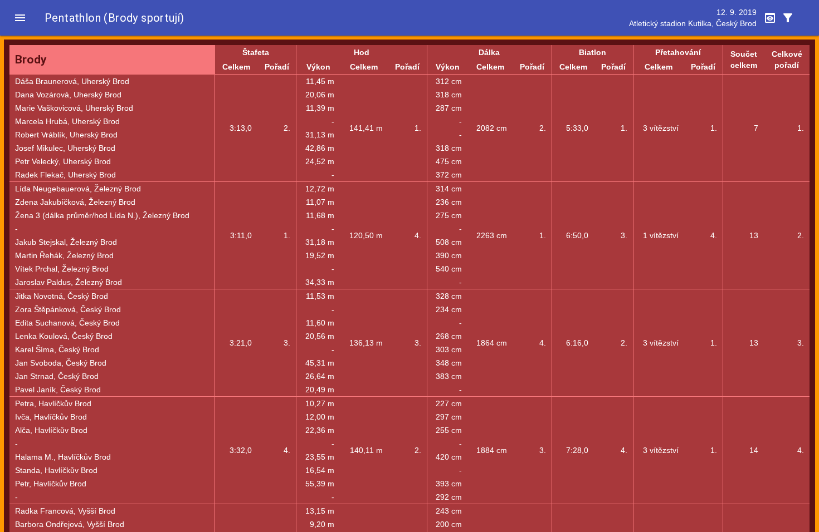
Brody (31, 59)
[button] (20, 17)
